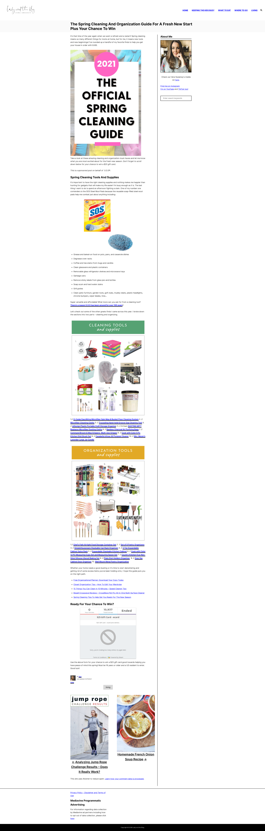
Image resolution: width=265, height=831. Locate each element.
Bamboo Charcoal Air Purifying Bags (123, 429)
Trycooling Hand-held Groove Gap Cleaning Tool (120, 423)
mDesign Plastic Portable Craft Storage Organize (94, 426)
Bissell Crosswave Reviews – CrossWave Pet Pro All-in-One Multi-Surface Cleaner (109, 593)
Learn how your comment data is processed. (124, 779)
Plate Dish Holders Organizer (117, 558)
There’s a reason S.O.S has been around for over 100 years (96, 305)
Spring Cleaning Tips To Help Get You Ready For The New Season (102, 597)
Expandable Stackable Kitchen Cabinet (109, 551)
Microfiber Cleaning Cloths (82, 423)
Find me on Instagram (170, 86)
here (177, 80)
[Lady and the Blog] (36, 10)
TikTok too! (183, 89)
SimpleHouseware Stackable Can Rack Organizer (96, 548)
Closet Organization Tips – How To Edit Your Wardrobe (97, 584)
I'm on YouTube (167, 89)
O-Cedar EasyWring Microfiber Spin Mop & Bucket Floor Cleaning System (106, 419)
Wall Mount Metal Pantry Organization (112, 561)
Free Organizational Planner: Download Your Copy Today (98, 580)
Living (72, 682)
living (108, 687)
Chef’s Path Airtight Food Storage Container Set (94, 545)
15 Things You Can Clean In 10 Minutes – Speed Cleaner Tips (99, 589)
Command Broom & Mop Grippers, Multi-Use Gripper (93, 433)
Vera (80, 676)
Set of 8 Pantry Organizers (132, 545)
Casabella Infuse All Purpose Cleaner (112, 436)
